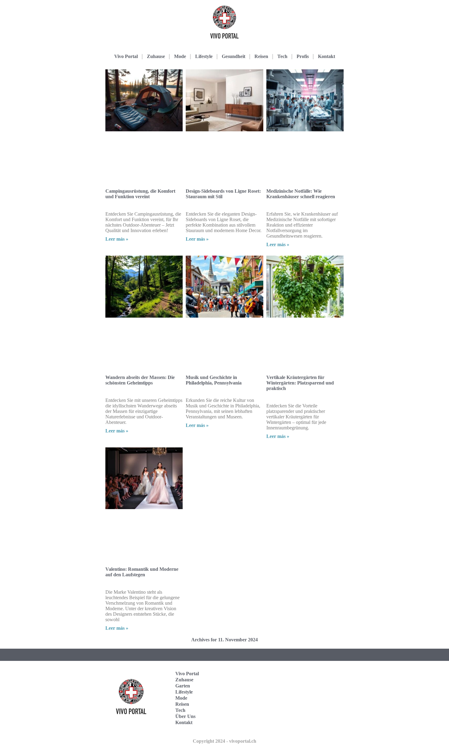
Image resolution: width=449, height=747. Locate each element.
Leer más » (116, 239)
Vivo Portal (126, 56)
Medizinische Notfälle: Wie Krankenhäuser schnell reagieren (300, 193)
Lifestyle (204, 56)
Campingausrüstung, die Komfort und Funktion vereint (140, 193)
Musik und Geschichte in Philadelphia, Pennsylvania (214, 380)
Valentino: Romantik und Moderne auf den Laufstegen (141, 572)
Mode (180, 56)
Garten (182, 685)
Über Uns (185, 716)
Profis (303, 56)
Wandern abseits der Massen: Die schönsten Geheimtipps (140, 380)
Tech (282, 56)
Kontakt (326, 56)
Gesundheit (233, 56)
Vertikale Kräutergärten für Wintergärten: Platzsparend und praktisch (300, 383)
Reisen (261, 56)
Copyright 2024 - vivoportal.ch (224, 741)
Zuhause (156, 56)
